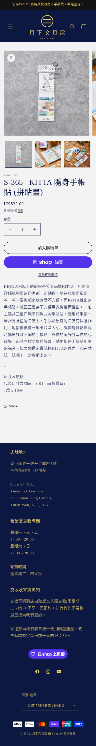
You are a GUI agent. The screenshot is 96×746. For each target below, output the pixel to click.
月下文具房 (39, 733)
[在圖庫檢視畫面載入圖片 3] (77, 154)
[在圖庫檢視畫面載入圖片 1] (18, 154)
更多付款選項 (48, 274)
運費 (20, 210)
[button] (10, 26)
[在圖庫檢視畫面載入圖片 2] (48, 154)
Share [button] (13, 406)
